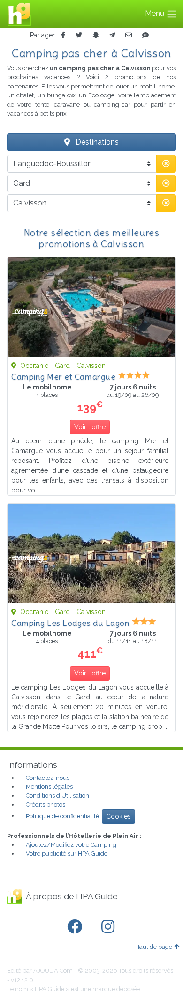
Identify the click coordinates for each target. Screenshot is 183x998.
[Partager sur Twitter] (78, 35)
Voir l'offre (90, 427)
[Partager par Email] (128, 35)
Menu (155, 13)
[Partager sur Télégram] (112, 35)
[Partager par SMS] (145, 35)
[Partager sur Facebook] (63, 35)
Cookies (118, 816)
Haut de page (153, 946)
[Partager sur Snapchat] (95, 35)
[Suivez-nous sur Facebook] (76, 926)
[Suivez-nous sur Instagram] (109, 926)
